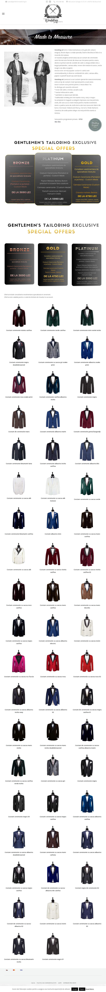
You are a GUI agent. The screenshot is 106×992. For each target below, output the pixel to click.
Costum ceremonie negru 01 (53, 959)
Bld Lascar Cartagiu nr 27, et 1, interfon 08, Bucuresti (85, 2)
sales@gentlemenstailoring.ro (17, 2)
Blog (33, 983)
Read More (90, 989)
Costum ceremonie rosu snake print (19, 397)
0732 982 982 (60, 2)
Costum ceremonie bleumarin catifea (19, 534)
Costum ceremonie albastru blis (87, 463)
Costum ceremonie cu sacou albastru (87, 852)
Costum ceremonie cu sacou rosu (53, 676)
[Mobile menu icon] (3, 14)
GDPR (59, 983)
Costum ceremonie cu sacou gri (53, 781)
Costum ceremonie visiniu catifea (19, 330)
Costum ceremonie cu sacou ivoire (87, 641)
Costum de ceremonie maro (19, 432)
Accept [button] (75, 989)
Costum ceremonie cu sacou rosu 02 (87, 676)
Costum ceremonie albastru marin (53, 432)
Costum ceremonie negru (87, 397)
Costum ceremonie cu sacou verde (87, 499)
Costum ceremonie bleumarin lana (19, 463)
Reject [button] (82, 989)
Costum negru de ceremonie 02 (87, 888)
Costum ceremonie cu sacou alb (19, 498)
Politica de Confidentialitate (46, 983)
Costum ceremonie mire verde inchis (87, 330)
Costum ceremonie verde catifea (52, 330)
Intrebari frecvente (69, 983)
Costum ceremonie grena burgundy (87, 432)
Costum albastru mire (53, 534)
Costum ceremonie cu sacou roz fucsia (19, 676)
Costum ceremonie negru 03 (19, 817)
